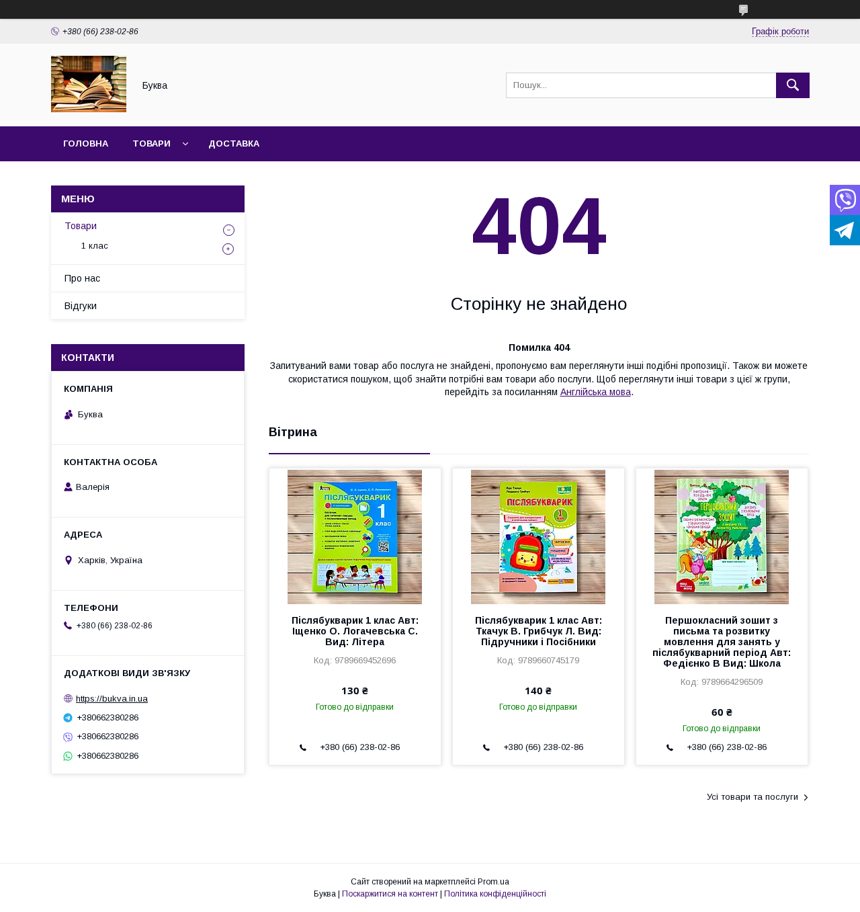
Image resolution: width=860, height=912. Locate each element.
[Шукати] (793, 85)
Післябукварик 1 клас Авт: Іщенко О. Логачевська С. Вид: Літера (355, 631)
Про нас (82, 278)
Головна (85, 143)
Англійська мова (595, 391)
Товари (151, 143)
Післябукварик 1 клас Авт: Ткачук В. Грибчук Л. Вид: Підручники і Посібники (538, 631)
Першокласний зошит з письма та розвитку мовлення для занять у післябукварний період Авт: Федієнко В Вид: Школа (721, 642)
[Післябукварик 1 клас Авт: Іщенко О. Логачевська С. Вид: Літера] (355, 535)
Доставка (233, 143)
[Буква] (88, 108)
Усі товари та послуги (752, 797)
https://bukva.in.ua (112, 699)
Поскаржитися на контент (390, 894)
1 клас (94, 246)
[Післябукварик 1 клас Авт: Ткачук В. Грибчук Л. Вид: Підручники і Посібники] (538, 535)
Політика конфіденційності (495, 894)
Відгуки (80, 305)
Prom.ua (493, 881)
